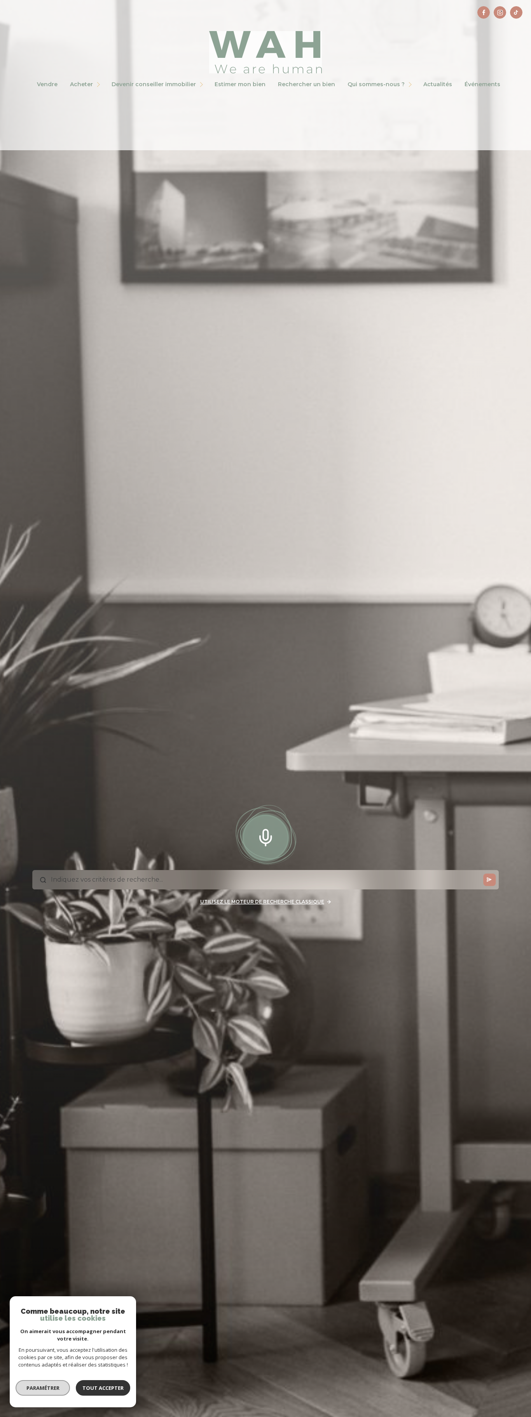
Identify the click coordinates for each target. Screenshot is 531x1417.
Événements (482, 84)
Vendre (47, 84)
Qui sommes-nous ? (376, 84)
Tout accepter (103, 1387)
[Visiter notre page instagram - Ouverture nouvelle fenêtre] (500, 12)
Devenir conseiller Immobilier (154, 84)
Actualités (437, 84)
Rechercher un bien (306, 84)
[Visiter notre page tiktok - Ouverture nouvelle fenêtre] (516, 12)
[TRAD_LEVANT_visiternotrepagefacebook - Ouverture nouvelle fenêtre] (483, 12)
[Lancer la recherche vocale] (265, 836)
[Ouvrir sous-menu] (99, 84)
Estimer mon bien (240, 84)
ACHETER (81, 84)
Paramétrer (42, 1387)
